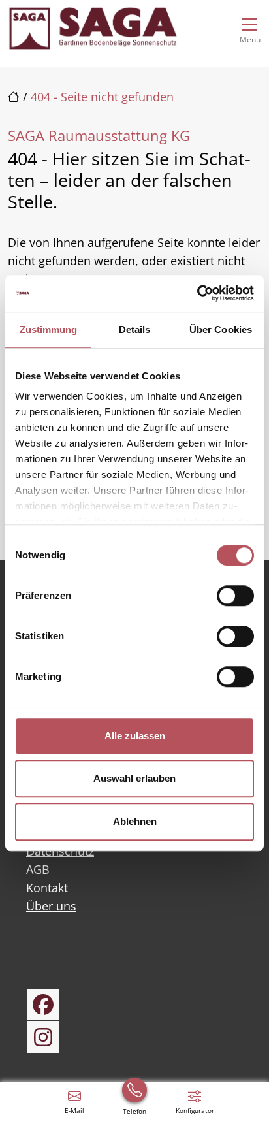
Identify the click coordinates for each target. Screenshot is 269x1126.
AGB (38, 869)
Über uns (51, 906)
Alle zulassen (134, 735)
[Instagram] (43, 1037)
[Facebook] (43, 1004)
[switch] (235, 595)
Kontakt (47, 887)
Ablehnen (135, 821)
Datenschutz (60, 851)
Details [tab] (135, 329)
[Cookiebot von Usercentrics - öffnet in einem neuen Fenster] (197, 293)
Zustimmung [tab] (49, 329)
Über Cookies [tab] (220, 329)
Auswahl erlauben (134, 778)
